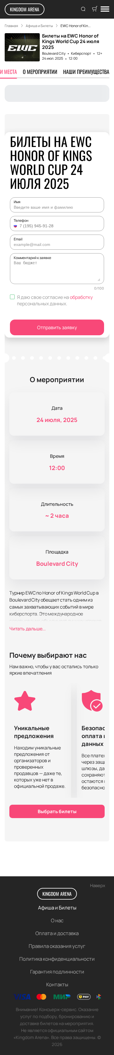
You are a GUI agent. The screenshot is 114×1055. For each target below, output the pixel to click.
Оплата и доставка (57, 933)
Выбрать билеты (57, 811)
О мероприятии (40, 71)
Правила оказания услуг (57, 946)
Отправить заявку (57, 327)
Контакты (57, 984)
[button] (16, 226)
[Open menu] (105, 9)
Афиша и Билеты (57, 907)
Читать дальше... (27, 628)
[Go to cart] (95, 9)
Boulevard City (53, 53)
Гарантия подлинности (57, 971)
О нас (57, 920)
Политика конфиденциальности (57, 958)
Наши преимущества (86, 71)
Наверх (97, 885)
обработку (81, 297)
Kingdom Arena (24, 9)
